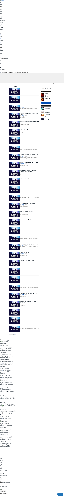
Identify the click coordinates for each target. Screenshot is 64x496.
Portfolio (1, 4)
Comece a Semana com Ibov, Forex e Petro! (27, 219)
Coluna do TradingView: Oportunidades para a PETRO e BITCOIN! (29, 155)
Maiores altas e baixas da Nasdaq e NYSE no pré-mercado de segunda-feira (48, 108)
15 (14, 334)
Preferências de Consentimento (3, 475)
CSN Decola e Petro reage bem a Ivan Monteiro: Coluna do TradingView (29, 302)
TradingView (22, 107)
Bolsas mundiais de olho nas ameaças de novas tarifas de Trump (47, 98)
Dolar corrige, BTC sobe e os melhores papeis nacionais (29, 195)
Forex (0, 25)
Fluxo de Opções (1, 22)
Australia (1, 52)
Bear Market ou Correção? (24, 309)
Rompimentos (1, 23)
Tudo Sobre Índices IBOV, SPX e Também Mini (27, 203)
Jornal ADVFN (1, 14)
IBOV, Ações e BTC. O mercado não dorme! (27, 260)
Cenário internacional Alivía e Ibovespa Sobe (27, 285)
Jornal (0, 477)
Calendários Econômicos (2, 32)
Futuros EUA (1, 27)
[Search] (53, 84)
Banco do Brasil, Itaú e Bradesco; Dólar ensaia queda (29, 227)
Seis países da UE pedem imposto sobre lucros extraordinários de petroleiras (47, 115)
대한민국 (1, 57)
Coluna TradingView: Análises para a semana (27, 129)
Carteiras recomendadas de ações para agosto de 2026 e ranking (47, 119)
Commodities (1, 29)
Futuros (1, 26)
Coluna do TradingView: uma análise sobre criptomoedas (29, 121)
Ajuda (0, 471)
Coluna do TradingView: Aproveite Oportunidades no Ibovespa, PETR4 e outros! (28, 138)
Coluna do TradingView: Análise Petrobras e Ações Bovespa (28, 179)
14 (13, 334)
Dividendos (1, 11)
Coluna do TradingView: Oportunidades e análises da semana (29, 97)
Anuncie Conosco (2, 473)
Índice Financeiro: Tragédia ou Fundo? (26, 317)
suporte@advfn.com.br (7, 482)
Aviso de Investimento (2, 487)
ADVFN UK (1, 51)
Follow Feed (1, 17)
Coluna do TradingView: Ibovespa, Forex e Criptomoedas (29, 162)
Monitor (1, 1)
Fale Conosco (1, 49)
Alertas (1, 18)
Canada (1, 53)
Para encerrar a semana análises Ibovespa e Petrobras (29, 244)
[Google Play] (1, 481)
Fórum (0, 31)
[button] (3, 491)
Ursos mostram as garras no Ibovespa (26, 211)
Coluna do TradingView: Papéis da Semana (27, 88)
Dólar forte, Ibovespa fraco (24, 252)
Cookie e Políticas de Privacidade (3, 486)
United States (1, 50)
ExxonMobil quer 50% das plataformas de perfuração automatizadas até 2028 (48, 112)
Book (0, 2)
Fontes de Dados (2, 474)
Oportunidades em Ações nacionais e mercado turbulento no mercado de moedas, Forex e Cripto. (28, 269)
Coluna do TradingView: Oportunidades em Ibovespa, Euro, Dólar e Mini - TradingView (29, 147)
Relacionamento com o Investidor (3, 470)
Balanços (1, 10)
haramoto (45, 96)
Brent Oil (4, 69)
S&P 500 (4, 61)
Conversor (1, 479)
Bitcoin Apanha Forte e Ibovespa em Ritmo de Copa (28, 293)
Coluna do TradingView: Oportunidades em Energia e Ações (29, 106)
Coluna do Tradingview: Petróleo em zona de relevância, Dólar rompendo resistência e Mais (29, 171)
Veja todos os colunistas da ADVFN (45, 103)
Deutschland (1, 54)
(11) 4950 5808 (1, 48)
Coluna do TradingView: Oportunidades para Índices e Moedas (29, 114)
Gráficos (1, 9)
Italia (0, 55)
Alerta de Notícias (2, 15)
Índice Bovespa (6, 58)
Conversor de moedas (2, 20)
